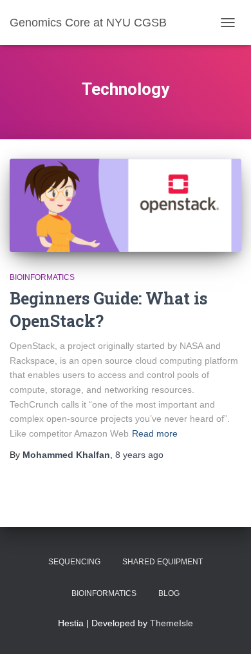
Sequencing (74, 561)
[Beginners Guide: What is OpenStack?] (125, 205)
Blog (169, 593)
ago (139, 455)
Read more (155, 433)
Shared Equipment (162, 561)
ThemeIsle (171, 623)
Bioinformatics (42, 277)
